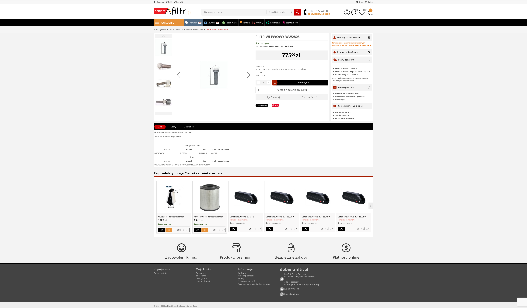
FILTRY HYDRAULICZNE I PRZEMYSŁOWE (186, 29)
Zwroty (241, 278)
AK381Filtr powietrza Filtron (171, 216)
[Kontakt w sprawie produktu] (169, 230)
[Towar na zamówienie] (233, 229)
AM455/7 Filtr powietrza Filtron (208, 216)
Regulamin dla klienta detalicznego (254, 284)
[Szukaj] (297, 12)
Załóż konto (201, 275)
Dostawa (242, 273)
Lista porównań (203, 281)
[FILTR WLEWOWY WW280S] (213, 74)
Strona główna (160, 29)
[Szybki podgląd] (178, 230)
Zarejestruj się (160, 273)
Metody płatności (246, 275)
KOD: (258, 46)
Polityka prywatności (247, 281)
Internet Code (191, 306)
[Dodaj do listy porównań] (183, 230)
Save (276, 105)
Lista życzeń (201, 278)
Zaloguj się (201, 273)
